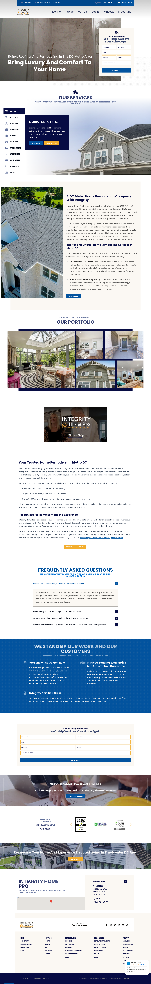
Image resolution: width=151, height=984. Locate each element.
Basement (69, 947)
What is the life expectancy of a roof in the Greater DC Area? (58, 583)
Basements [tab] (15, 154)
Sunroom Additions (73, 951)
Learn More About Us (74, 547)
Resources (99, 938)
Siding (70, 11)
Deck (67, 957)
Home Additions (71, 954)
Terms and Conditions (41, 978)
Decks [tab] (12, 172)
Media (96, 954)
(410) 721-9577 (100, 901)
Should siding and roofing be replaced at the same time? (57, 611)
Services (48, 938)
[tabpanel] (88, 136)
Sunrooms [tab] (15, 160)
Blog (96, 957)
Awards (126, 947)
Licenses (126, 954)
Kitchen (68, 941)
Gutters (82, 11)
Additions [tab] (14, 166)
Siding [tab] (13, 111)
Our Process (128, 944)
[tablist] (14, 141)
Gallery (57, 2)
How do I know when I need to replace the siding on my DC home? (61, 618)
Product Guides (100, 947)
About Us (27, 2)
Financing (24, 947)
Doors (95, 11)
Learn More (35, 143)
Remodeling (124, 11)
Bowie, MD (99, 881)
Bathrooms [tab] (15, 148)
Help (22, 938)
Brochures (98, 951)
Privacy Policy (27, 978)
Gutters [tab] (14, 117)
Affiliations (128, 951)
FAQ (22, 951)
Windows (109, 11)
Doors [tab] (13, 136)
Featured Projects (43, 2)
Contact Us (127, 3)
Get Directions (99, 894)
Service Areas (26, 944)
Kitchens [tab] (14, 142)
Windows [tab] (14, 129)
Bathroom (69, 944)
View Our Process (75, 796)
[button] (51, 901)
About (126, 938)
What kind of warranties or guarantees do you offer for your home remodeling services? (70, 625)
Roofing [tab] (14, 123)
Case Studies (99, 944)
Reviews (126, 957)
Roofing (56, 11)
